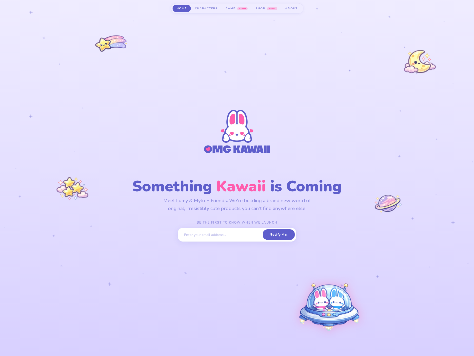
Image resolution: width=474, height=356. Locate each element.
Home (182, 8)
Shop (266, 8)
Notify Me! (279, 234)
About (291, 8)
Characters (206, 8)
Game (235, 8)
